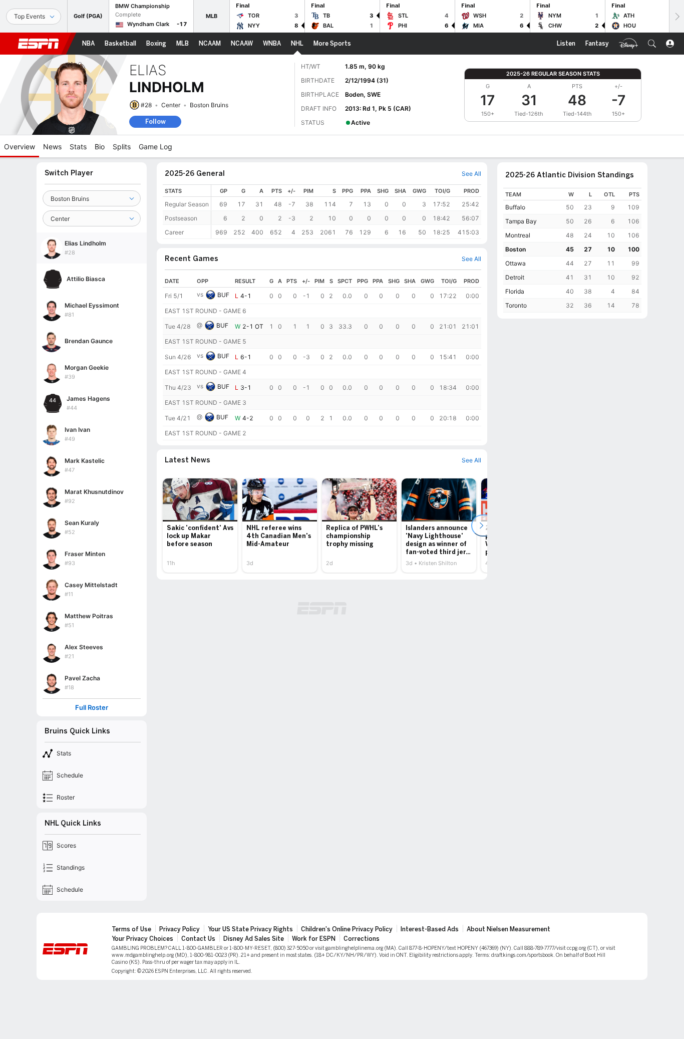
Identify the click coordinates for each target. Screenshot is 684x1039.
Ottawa (515, 263)
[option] (200, 525)
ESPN (38, 44)
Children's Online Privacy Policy (347, 929)
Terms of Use (131, 929)
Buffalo (515, 207)
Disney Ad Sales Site (253, 938)
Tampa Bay (521, 221)
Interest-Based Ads (430, 929)
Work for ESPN (313, 938)
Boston (515, 249)
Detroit (514, 277)
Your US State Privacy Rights (250, 929)
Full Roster (91, 707)
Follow (155, 121)
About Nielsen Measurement (508, 929)
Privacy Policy (179, 929)
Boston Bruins (209, 105)
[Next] (676, 16)
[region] (346, 211)
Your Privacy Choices (142, 938)
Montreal (517, 235)
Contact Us (198, 938)
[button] (652, 44)
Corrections (362, 938)
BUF (223, 295)
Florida (514, 291)
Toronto (516, 305)
